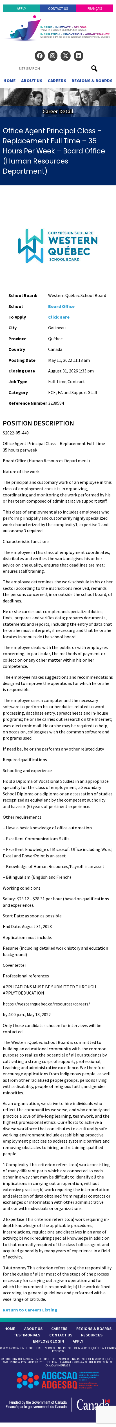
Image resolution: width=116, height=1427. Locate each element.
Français (95, 8)
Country (16, 349)
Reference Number (27, 403)
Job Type (17, 381)
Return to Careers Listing (30, 1310)
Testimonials (27, 1335)
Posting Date (21, 360)
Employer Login (48, 1341)
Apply (21, 8)
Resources (91, 1335)
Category (18, 392)
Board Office (61, 306)
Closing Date (21, 371)
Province (17, 338)
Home (9, 80)
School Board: (22, 295)
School (15, 306)
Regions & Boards (92, 80)
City (12, 327)
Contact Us (58, 8)
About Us (31, 80)
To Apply (17, 317)
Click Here (59, 317)
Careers (57, 80)
